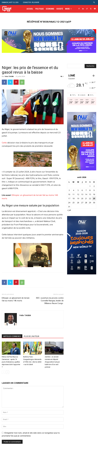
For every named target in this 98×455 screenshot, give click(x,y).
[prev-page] (3, 372)
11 (73, 194)
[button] (94, 2)
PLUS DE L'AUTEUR (31, 336)
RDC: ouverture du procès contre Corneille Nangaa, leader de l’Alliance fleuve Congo (50, 300)
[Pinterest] (16, 82)
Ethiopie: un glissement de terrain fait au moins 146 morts (15, 299)
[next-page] (7, 372)
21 (86, 198)
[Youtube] (94, 8)
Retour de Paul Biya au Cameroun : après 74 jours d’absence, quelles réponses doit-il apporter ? (11, 362)
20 (82, 198)
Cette (4, 142)
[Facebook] (79, 8)
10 (69, 194)
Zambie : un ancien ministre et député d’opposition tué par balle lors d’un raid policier (52, 362)
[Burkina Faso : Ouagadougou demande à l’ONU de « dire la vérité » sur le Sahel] (32, 348)
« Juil (69, 210)
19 (78, 198)
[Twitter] (90, 8)
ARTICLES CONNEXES (12, 336)
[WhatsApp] (21, 82)
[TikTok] (86, 8)
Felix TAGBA (9, 76)
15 (90, 194)
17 (69, 198)
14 (86, 194)
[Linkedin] (83, 8)
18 (73, 198)
